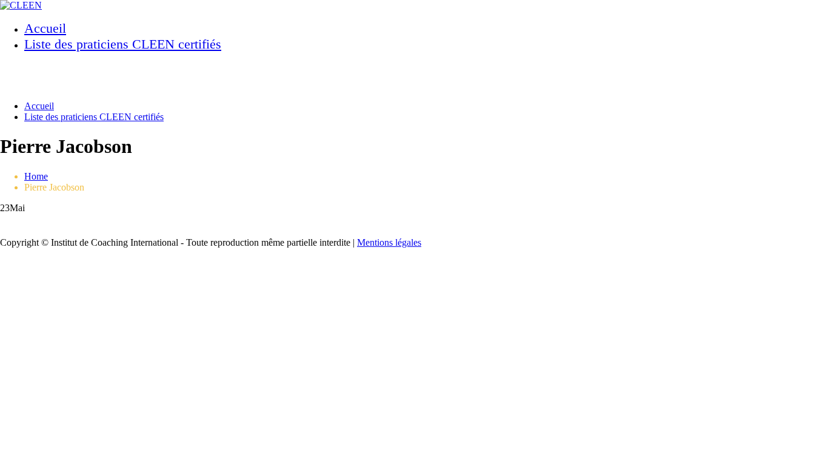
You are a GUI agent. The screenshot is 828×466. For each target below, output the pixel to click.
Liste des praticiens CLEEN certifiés (122, 44)
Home (36, 176)
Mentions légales (389, 242)
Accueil (45, 28)
